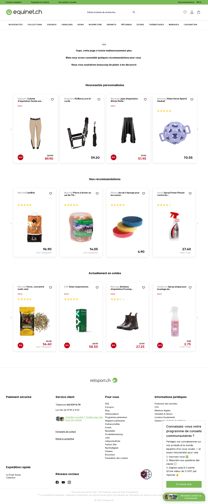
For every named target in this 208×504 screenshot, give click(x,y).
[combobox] (107, 12)
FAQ (107, 403)
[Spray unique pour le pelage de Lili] (174, 321)
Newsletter (110, 431)
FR (198, 2)
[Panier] (198, 12)
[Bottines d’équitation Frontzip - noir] (127, 321)
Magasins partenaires (115, 420)
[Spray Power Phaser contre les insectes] (174, 227)
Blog (107, 410)
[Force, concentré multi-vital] (35, 321)
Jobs (107, 437)
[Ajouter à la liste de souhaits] (52, 99)
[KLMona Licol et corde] (82, 133)
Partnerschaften (112, 424)
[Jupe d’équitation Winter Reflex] (128, 133)
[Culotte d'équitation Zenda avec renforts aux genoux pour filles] (35, 133)
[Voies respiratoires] (79, 290)
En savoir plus (184, 484)
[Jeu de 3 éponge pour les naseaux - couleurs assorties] (127, 227)
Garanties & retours (163, 414)
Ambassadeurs (112, 414)
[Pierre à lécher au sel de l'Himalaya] (81, 227)
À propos (109, 407)
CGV (157, 407)
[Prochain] (197, 129)
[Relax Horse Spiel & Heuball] (175, 133)
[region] (104, 127)
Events (108, 427)
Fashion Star (111, 444)
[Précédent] (12, 129)
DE (200, 2)
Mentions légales (163, 410)
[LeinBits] (32, 196)
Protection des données (166, 403)
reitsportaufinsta (112, 441)
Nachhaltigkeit (111, 448)
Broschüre (110, 454)
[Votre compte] (191, 12)
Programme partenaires (116, 417)
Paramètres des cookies (116, 458)
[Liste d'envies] (185, 12)
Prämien (109, 451)
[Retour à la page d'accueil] (24, 12)
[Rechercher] (135, 12)
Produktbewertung (114, 434)
